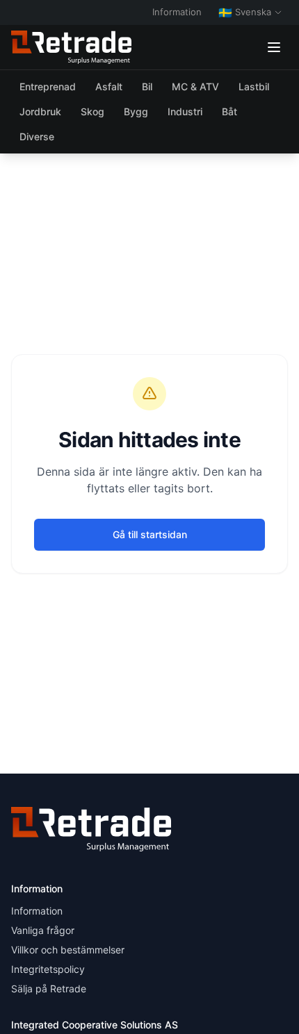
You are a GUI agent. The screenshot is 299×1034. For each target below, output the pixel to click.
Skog (92, 111)
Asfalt (108, 86)
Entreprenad (47, 86)
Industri (185, 111)
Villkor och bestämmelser (67, 950)
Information (177, 11)
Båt (229, 111)
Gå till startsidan (150, 534)
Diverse (36, 136)
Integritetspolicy (48, 969)
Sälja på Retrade (48, 988)
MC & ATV (195, 86)
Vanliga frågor (42, 930)
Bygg (136, 111)
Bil (147, 86)
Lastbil (254, 86)
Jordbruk (40, 111)
